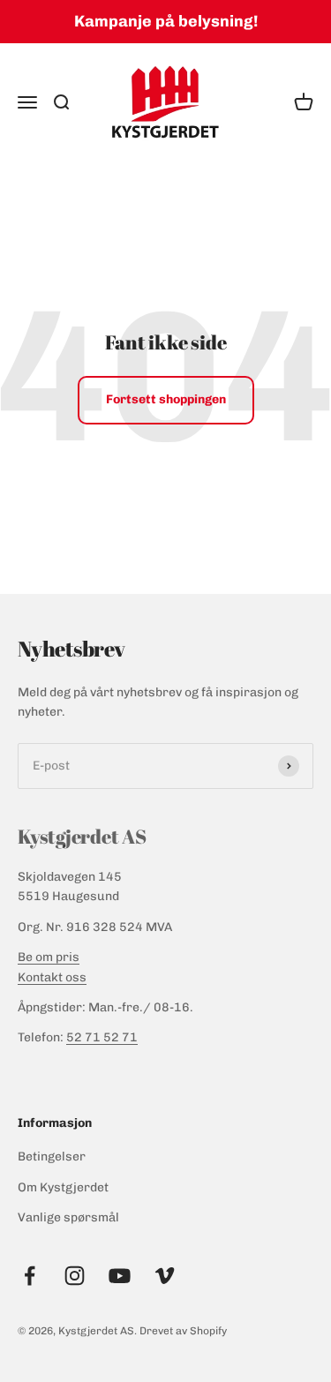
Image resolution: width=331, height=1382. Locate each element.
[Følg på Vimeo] (165, 1276)
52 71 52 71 (102, 1037)
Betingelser (52, 1156)
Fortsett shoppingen (166, 399)
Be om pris (48, 957)
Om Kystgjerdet (63, 1187)
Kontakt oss (52, 977)
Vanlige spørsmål (68, 1217)
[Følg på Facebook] (29, 1276)
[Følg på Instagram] (75, 1276)
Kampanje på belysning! (166, 21)
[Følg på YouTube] (120, 1276)
